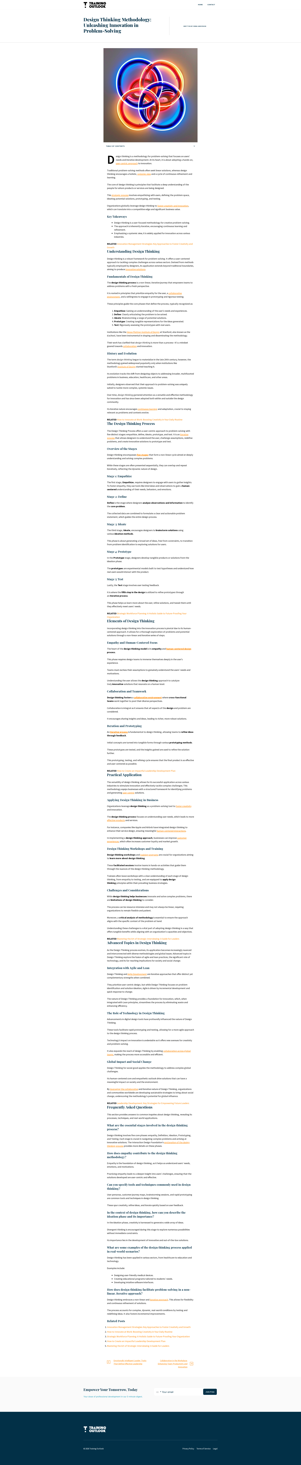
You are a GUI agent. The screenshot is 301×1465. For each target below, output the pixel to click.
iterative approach (159, 1299)
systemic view (144, 173)
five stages (142, 454)
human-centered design (178, 648)
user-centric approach (127, 163)
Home (200, 5)
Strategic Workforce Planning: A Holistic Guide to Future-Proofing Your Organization (148, 1336)
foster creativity (183, 806)
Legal (215, 1448)
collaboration (130, 346)
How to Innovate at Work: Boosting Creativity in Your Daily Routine (149, 419)
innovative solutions (135, 269)
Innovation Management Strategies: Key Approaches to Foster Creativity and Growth (149, 1327)
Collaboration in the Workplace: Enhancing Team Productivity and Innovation (172, 1363)
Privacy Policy (188, 1448)
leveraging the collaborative (124, 1089)
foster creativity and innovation (172, 205)
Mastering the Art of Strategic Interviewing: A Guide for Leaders (148, 938)
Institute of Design (127, 366)
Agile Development (137, 974)
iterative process (119, 731)
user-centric (128, 792)
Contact (211, 5)
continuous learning (147, 408)
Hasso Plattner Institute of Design (143, 331)
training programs (149, 854)
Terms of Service (203, 1448)
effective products (116, 820)
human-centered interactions (171, 830)
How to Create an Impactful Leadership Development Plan (146, 770)
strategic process (120, 195)
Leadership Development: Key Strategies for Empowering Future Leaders (153, 1103)
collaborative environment (148, 697)
